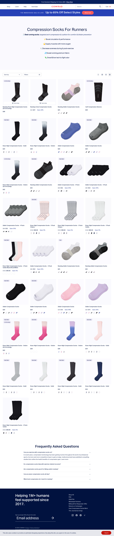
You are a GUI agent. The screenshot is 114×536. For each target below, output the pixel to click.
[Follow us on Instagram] (72, 515)
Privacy (27, 527)
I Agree (106, 533)
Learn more (64, 459)
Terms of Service (34, 527)
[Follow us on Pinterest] (80, 515)
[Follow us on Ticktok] (84, 515)
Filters (26, 74)
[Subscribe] (52, 517)
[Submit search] (100, 7)
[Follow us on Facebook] (76, 515)
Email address (28, 518)
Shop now (88, 13)
